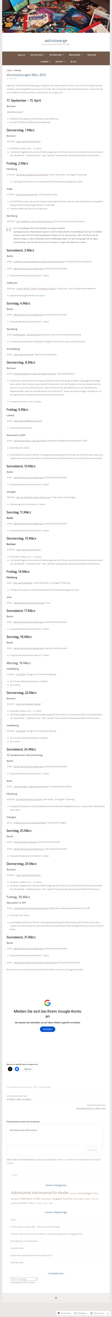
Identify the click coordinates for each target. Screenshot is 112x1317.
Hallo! (21, 55)
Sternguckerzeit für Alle (27, 194)
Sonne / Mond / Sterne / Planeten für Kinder (36, 288)
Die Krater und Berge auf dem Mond (32, 174)
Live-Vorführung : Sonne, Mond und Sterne (35, 221)
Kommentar (92, 1150)
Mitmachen (56, 55)
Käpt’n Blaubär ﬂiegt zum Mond (28, 420)
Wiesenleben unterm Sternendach (29, 602)
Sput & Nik (21, 674)
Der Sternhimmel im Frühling (29, 799)
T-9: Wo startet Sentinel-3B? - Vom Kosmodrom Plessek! (35, 1226)
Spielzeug (14, 1203)
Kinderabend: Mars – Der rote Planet (30, 440)
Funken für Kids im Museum (26, 842)
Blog (73, 61)
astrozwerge (56, 40)
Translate (31, 1282)
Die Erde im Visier (15, 111)
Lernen (44, 61)
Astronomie (21, 1192)
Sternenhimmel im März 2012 (90, 1107)
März (35, 1087)
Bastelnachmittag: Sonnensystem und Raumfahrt (36, 962)
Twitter (31, 1203)
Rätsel (81, 1199)
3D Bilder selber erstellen (19, 1098)
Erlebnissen (26, 1198)
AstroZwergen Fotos (88, 1193)
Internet (28, 1087)
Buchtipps (15, 1199)
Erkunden (74, 55)
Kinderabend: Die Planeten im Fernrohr (31, 908)
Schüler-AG (94, 1199)
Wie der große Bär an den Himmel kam (34, 497)
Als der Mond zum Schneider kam (28, 268)
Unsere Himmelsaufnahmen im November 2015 (31, 1255)
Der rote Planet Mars (23, 582)
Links (9, 70)
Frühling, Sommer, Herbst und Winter (30, 822)
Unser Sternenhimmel (23, 354)
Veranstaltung (45, 1087)
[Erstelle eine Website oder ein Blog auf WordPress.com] (56, 1297)
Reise (76, 1199)
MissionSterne (46, 1199)
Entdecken (36, 55)
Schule (87, 1199)
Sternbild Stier (17, 1248)
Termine (17, 70)
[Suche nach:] (56, 1174)
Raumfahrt (68, 1198)
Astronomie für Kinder (50, 1192)
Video (51, 1203)
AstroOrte (73, 1193)
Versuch (45, 1203)
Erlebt (59, 61)
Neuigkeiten (57, 1199)
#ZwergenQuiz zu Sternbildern (24, 1241)
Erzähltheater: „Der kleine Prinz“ (27, 334)
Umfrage (38, 1203)
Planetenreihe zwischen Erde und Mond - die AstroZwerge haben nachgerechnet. (47, 1234)
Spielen (91, 55)
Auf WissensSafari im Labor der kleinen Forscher (35, 373)
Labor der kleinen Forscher (29, 141)
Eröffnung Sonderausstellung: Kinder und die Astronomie (39, 261)
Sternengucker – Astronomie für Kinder (31, 786)
